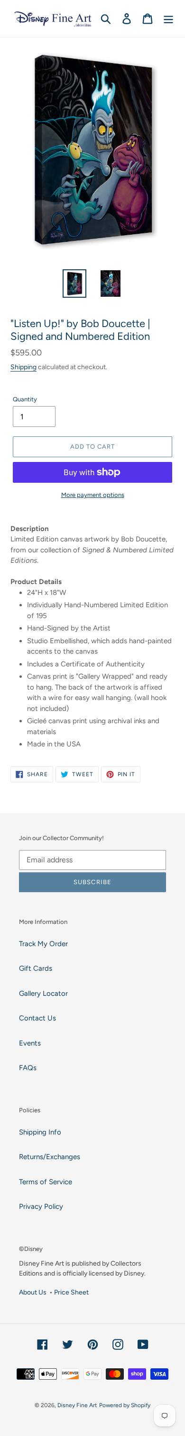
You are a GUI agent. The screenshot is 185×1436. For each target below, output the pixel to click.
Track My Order (43, 944)
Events (30, 1043)
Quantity (25, 399)
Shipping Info (40, 1132)
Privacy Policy (41, 1206)
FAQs (28, 1068)
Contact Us (37, 1018)
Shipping (23, 367)
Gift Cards (35, 968)
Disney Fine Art (77, 1405)
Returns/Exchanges (49, 1156)
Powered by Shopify (124, 1405)
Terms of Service (45, 1182)
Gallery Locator (43, 993)
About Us (32, 1292)
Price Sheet (71, 1292)
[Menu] (168, 18)
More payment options (92, 494)
